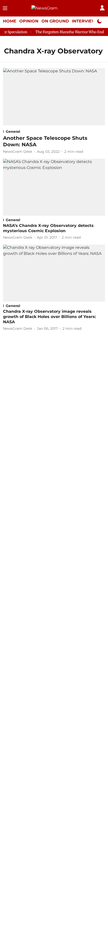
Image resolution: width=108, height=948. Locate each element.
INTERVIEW (84, 21)
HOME (9, 21)
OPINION (28, 21)
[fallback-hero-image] (54, 96)
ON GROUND (55, 21)
